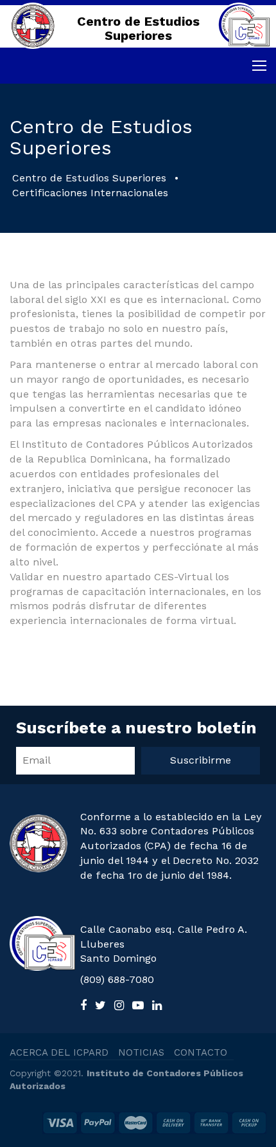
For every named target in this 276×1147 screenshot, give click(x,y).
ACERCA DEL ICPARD (59, 1052)
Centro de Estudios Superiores (89, 178)
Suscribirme (200, 760)
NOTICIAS (141, 1052)
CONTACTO (200, 1052)
